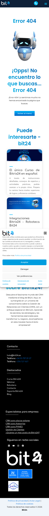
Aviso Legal (35, 501)
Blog (9, 394)
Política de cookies (24, 504)
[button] (45, 233)
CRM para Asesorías (15, 424)
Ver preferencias (24, 276)
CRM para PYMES (14, 427)
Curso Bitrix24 (14, 379)
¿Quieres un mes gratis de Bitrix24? (23, 433)
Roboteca (11, 385)
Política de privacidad (23, 255)
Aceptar (24, 262)
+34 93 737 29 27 (23, 358)
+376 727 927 (22, 361)
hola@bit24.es (14, 355)
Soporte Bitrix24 (15, 391)
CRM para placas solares (18, 421)
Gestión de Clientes (15, 430)
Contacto (11, 388)
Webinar (11, 382)
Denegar (24, 269)
